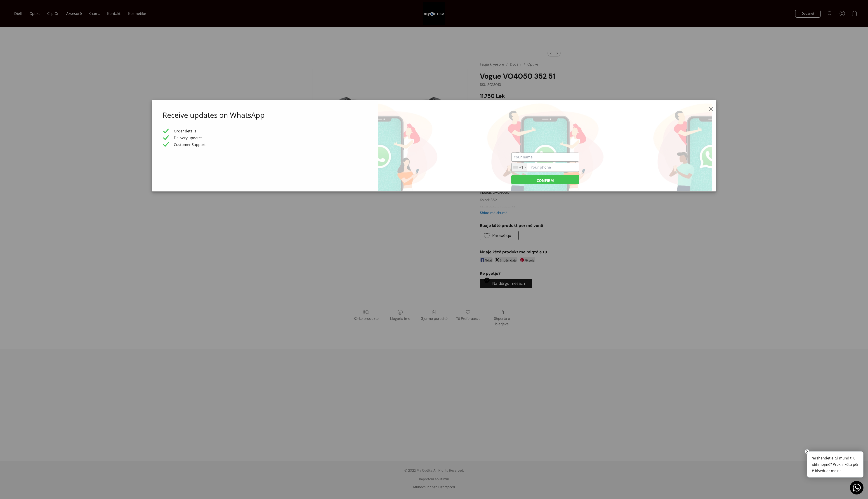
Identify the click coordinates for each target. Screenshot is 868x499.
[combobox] (519, 167)
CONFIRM (545, 180)
